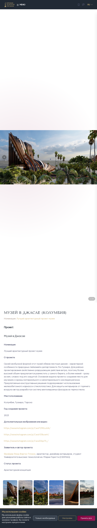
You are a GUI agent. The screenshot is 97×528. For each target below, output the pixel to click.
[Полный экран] (92, 293)
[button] (4, 157)
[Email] (83, 4)
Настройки (67, 518)
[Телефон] (78, 4)
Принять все (86, 518)
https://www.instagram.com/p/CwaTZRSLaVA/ (27, 428)
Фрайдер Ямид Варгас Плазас (20, 454)
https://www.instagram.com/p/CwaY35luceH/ (26, 434)
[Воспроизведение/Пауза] (86, 293)
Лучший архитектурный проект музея (35, 318)
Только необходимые (45, 518)
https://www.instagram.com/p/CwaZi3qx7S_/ (26, 441)
